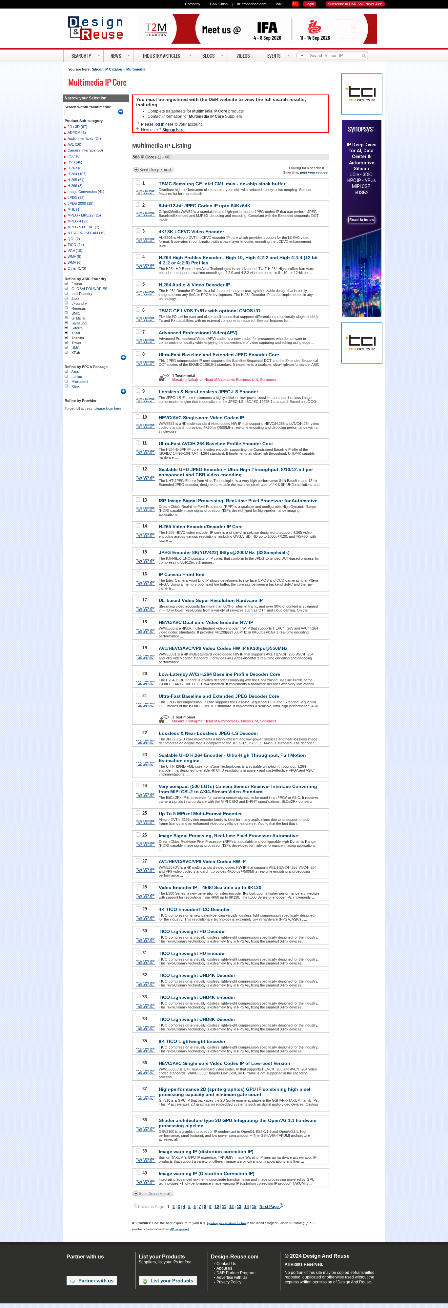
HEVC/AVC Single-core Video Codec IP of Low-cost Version (224, 1063)
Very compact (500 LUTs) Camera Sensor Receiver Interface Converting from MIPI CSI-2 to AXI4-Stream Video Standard (238, 789)
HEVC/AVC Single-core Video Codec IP (201, 417)
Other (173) (77, 268)
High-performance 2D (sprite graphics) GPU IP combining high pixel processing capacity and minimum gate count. (234, 1092)
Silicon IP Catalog (107, 69)
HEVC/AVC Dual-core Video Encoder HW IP (206, 622)
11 (224, 1206)
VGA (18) (75, 251)
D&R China (219, 4)
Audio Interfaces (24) (84, 138)
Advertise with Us (231, 1277)
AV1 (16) (74, 144)
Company (192, 4)
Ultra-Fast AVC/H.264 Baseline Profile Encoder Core (216, 443)
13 (239, 1206)
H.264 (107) (77, 174)
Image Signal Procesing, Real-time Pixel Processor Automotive (228, 835)
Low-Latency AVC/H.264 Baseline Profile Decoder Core (219, 674)
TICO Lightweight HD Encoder (192, 953)
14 (246, 1206)
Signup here (173, 130)
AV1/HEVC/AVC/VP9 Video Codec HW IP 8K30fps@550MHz (223, 648)
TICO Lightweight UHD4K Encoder (197, 997)
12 (231, 1206)
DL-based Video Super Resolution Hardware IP (211, 600)
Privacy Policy (228, 1282)
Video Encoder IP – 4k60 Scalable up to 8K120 (210, 887)
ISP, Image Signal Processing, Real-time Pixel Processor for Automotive (238, 500)
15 (254, 1206)
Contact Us (226, 1263)
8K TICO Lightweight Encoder (192, 1041)
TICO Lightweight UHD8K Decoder (197, 1019)
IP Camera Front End (182, 574)
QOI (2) (74, 239)
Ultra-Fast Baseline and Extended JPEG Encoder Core (219, 354)
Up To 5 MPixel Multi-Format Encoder (200, 813)
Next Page (269, 1206)
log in (159, 124)
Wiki (279, 4)
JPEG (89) (76, 197)
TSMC (76, 333)
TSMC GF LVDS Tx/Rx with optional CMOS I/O (209, 310)
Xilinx (75, 386)
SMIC (75, 313)
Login (309, 4)
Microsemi (79, 382)
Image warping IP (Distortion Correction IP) (207, 1173)
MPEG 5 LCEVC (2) (83, 227)
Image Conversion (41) (86, 192)
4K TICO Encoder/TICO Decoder (194, 909)
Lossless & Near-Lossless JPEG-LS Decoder (208, 733)
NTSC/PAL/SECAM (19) (87, 233)
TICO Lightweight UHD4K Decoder (197, 975)
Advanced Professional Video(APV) (198, 332)
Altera (75, 372)
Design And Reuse (99, 27)
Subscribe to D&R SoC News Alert (355, 4)
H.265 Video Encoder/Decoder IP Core (201, 526)
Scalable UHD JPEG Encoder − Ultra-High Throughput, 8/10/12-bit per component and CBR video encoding (236, 472)
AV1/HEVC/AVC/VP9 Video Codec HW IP (202, 861)
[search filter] (302, 56)
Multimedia (135, 69)
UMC (75, 348)
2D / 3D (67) (77, 127)
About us (224, 1268)
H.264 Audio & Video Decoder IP (194, 284)
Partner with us (95, 1280)
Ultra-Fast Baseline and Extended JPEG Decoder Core (219, 696)
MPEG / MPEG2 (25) (84, 215)
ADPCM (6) (77, 133)
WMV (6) (75, 262)
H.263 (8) (75, 168)
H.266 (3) (75, 186)
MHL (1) (74, 209)
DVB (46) (75, 162)
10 (216, 1206)
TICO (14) (76, 245)
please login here (107, 408)
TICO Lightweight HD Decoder (192, 931)
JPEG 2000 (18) (80, 203)
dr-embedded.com (251, 4)
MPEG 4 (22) (78, 221)
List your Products (172, 1280)
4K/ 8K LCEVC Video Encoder (191, 231)
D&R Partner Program (235, 1273)
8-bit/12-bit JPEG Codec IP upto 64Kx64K (205, 205)
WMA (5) (74, 257)
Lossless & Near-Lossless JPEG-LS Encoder (208, 391)
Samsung (79, 323)
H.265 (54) (76, 180)
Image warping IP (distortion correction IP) (206, 1151)
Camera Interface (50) (85, 150)
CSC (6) (74, 156)
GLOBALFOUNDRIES (89, 289)
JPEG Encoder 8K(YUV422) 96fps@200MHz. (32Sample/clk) (224, 552)
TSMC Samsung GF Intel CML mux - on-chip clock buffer (222, 183)
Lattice (76, 377)
